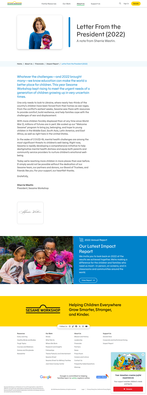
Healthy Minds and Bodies (26, 340)
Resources (21, 334)
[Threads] (83, 326)
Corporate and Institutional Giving (115, 340)
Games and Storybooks (25, 350)
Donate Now (107, 337)
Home (19, 64)
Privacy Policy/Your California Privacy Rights (98, 389)
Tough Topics (21, 343)
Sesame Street (51, 357)
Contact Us (78, 360)
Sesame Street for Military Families (58, 360)
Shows (48, 337)
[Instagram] (69, 326)
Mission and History (81, 337)
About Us (80, 4)
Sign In (126, 4)
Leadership (78, 340)
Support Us (95, 4)
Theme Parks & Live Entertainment (58, 354)
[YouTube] (86, 326)
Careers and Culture (81, 357)
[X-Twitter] (80, 326)
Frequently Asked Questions (84, 364)
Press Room (78, 354)
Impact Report (52, 64)
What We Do (50, 340)
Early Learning (22, 337)
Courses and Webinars (25, 347)
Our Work (66, 4)
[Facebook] (76, 326)
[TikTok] (73, 326)
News (76, 350)
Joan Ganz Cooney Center (55, 364)
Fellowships (50, 350)
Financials (39, 64)
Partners (77, 347)
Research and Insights (54, 347)
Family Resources (49, 4)
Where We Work (51, 343)
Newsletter (21, 354)
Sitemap (77, 367)
